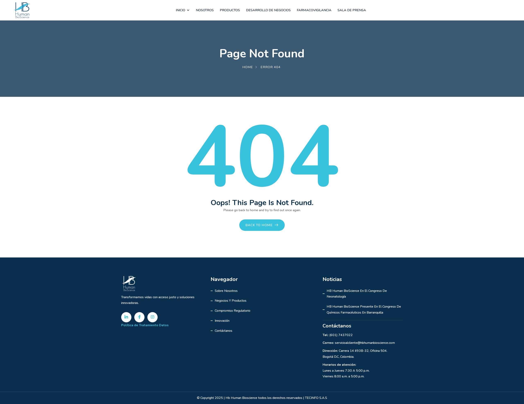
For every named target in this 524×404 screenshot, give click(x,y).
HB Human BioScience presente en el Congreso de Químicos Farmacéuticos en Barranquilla (364, 309)
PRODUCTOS (230, 10)
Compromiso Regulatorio (232, 310)
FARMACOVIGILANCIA (314, 10)
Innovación (222, 320)
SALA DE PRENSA (352, 10)
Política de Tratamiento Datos (145, 325)
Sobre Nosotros (226, 291)
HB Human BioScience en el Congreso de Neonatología (357, 294)
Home (247, 67)
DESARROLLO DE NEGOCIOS (268, 10)
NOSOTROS (205, 10)
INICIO (180, 10)
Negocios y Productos (230, 300)
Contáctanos (223, 330)
